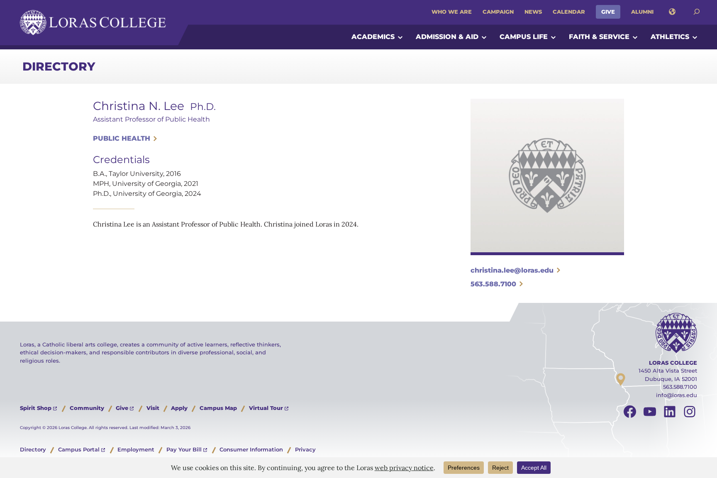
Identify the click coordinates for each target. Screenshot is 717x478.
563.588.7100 (493, 284)
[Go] (696, 11)
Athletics (670, 37)
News (533, 11)
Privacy (305, 449)
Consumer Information (251, 449)
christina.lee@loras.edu (512, 270)
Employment (135, 449)
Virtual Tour (266, 408)
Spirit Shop (35, 408)
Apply (179, 408)
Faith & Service (599, 37)
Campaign (498, 11)
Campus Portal (79, 449)
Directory (58, 66)
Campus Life (524, 37)
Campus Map (218, 408)
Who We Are (452, 11)
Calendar (569, 11)
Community (87, 408)
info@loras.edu (676, 395)
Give (608, 11)
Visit (152, 408)
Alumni (642, 11)
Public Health (121, 138)
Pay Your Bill (184, 449)
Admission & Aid (447, 37)
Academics (373, 37)
